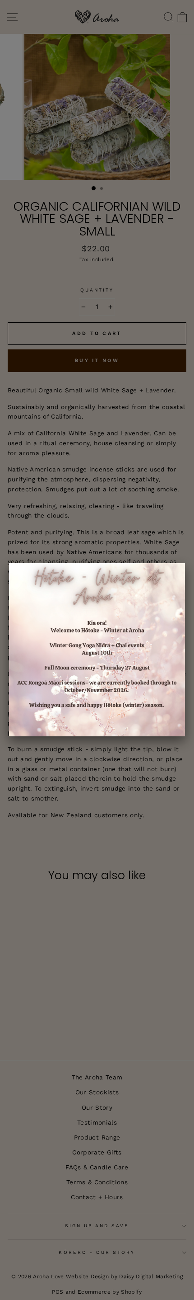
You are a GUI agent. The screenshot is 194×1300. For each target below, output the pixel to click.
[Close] (185, 563)
